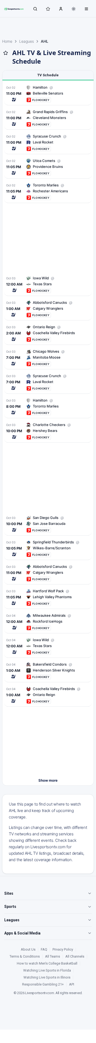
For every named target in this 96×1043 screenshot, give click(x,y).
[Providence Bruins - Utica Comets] (48, 167)
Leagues (26, 41)
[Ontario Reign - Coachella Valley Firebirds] (48, 695)
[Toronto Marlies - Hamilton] (48, 406)
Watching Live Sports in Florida (47, 970)
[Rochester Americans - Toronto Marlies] (48, 191)
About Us (28, 949)
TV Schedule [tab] (48, 75)
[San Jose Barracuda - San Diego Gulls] (48, 524)
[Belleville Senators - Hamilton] (48, 93)
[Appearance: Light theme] (73, 9)
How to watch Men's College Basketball (47, 963)
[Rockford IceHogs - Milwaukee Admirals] (48, 621)
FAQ (44, 949)
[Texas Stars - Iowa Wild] (48, 284)
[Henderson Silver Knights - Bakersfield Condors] (48, 670)
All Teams (52, 956)
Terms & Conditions (25, 956)
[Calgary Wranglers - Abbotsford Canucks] (48, 308)
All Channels (74, 956)
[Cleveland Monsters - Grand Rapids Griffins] (48, 118)
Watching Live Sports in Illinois (46, 977)
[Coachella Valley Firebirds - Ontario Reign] (48, 333)
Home (7, 41)
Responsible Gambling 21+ (43, 984)
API (71, 984)
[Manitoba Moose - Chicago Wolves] (48, 357)
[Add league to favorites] (5, 52)
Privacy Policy (63, 949)
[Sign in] (60, 8)
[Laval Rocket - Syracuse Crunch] (48, 142)
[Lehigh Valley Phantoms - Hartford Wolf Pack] (48, 597)
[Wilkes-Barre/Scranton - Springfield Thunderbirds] (48, 548)
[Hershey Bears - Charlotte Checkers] (48, 431)
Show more (48, 780)
